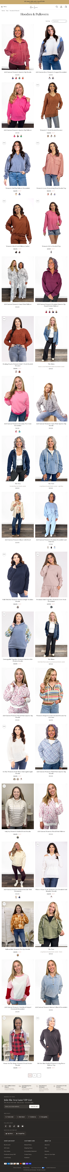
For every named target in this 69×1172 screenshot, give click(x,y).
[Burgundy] (16, 77)
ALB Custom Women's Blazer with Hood (18, 540)
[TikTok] (14, 1126)
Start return (22, 1117)
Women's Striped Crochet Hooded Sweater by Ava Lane (51, 716)
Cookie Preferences (51, 1167)
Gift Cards (6, 1148)
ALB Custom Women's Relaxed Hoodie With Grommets (18, 890)
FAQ (46, 1148)
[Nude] (16, 371)
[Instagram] (10, 1126)
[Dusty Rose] (47, 194)
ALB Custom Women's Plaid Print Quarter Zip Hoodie (51, 772)
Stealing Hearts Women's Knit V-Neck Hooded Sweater (18, 365)
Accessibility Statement (30, 1151)
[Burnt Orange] (17, 955)
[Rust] (22, 77)
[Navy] (12, 77)
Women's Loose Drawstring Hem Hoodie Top (51, 188)
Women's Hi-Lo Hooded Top (51, 246)
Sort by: (48, 21)
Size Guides (7, 1151)
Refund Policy (28, 1144)
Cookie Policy (27, 1154)
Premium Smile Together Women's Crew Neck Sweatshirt (51, 600)
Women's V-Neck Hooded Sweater (51, 130)
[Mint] (54, 135)
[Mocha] (47, 135)
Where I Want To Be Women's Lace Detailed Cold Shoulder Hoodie (51, 890)
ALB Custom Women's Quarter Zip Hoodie (17, 72)
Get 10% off (34, 1106)
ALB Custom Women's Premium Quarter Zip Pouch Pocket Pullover (51, 305)
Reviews (47, 1151)
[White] (21, 779)
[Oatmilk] (16, 194)
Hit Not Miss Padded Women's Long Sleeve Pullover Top (51, 1064)
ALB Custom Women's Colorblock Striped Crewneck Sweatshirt (17, 1008)
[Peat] (51, 607)
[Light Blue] (54, 547)
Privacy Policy (26, 1167)
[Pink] (14, 135)
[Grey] (52, 77)
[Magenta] (49, 311)
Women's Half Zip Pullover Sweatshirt (18, 188)
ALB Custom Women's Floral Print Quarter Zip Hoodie (18, 716)
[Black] (17, 135)
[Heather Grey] (51, 252)
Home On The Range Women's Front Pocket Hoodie (17, 1064)
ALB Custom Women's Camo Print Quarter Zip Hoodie (51, 424)
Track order (10, 1117)
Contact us (33, 1117)
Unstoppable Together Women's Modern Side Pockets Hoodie (18, 660)
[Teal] (19, 77)
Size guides (44, 1117)
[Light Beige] (51, 135)
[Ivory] (51, 897)
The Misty (51, 364)
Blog (46, 1157)
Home (3, 10)
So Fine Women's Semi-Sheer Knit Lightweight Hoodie (18, 772)
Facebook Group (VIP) (10, 1154)
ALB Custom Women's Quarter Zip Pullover (18, 130)
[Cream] (49, 77)
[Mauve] (17, 607)
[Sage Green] (47, 547)
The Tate (51, 483)
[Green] (21, 135)
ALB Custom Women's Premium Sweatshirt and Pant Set (51, 540)
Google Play (21, 1133)
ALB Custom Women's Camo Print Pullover (18, 304)
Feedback (26, 1157)
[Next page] (39, 1075)
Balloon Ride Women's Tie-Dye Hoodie (17, 949)
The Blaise (51, 659)
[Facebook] (5, 1126)
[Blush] (17, 779)
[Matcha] (51, 194)
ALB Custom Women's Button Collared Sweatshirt (51, 1007)
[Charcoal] (19, 252)
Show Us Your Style (50, 1154)
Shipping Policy (28, 1148)
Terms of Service (17, 1167)
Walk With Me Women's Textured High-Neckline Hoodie (17, 600)
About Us (47, 1144)
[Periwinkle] (54, 194)
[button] (57, 6)
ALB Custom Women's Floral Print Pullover (51, 831)
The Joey (18, 483)
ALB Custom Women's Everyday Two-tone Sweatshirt (17, 424)
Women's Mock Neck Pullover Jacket (17, 246)
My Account (7, 1144)
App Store (10, 1133)
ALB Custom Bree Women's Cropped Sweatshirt (51, 72)
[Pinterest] (18, 1126)
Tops (7, 10)
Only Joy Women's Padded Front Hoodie (18, 831)
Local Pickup (7, 1157)
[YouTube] (22, 1126)
